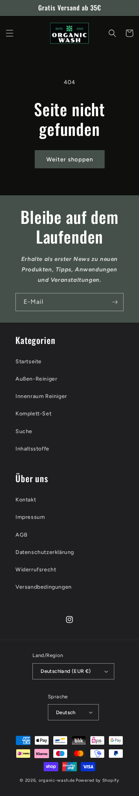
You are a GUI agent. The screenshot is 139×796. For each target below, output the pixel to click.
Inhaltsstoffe (32, 448)
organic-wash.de (57, 780)
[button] (9, 33)
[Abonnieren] (114, 302)
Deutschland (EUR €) (66, 671)
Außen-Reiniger (36, 379)
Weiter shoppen (69, 159)
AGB (21, 535)
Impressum (30, 517)
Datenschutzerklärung (44, 552)
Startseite (28, 361)
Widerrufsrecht (35, 569)
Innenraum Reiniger (41, 396)
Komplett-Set (33, 413)
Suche (23, 431)
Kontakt (25, 499)
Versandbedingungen (43, 587)
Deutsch (66, 712)
